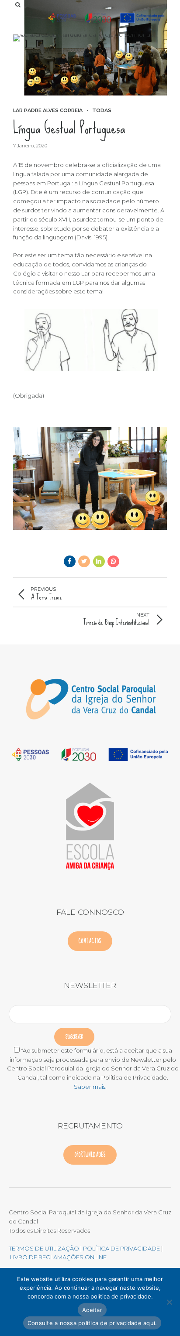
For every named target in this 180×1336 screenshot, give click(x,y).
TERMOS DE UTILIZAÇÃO (44, 1248)
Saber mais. (90, 1086)
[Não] (169, 1302)
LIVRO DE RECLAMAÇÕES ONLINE (58, 1257)
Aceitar (92, 1309)
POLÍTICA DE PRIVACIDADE (122, 1248)
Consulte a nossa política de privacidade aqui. (92, 1322)
